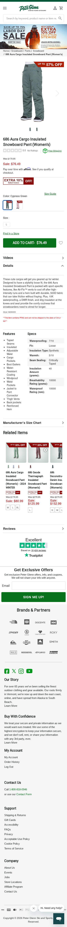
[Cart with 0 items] (61, 8)
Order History (12, 761)
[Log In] (55, 8)
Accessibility (11, 824)
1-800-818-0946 (18, 789)
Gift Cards (10, 819)
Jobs (7, 877)
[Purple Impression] (13, 466)
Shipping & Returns (15, 815)
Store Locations (13, 882)
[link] (33, 36)
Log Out (8, 766)
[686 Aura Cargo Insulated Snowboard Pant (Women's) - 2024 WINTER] (16, 452)
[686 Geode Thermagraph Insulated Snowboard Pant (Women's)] (38, 452)
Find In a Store (11, 233)
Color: (15, 196)
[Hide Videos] (33, 258)
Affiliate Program (13, 886)
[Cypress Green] (8, 466)
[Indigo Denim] (52, 466)
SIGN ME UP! (33, 597)
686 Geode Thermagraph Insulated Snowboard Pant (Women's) (37, 480)
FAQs (7, 829)
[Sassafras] (30, 466)
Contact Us (10, 891)
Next (57, 93)
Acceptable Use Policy (17, 838)
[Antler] (18, 466)
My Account (11, 757)
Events (8, 872)
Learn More (10, 705)
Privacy (8, 834)
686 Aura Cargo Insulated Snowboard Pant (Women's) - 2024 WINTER (16, 480)
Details (8, 265)
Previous (9, 93)
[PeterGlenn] (32, 8)
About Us (9, 867)
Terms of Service (13, 848)
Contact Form (24, 794)
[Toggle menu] (8, 8)
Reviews (9, 528)
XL (17, 507)
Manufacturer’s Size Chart (22, 422)
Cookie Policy (12, 843)
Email (6, 586)
